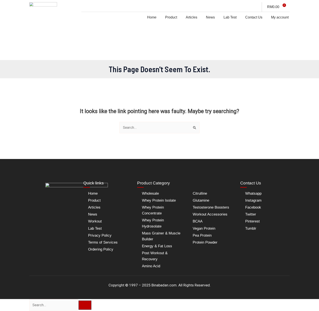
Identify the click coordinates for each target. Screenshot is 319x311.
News (210, 17)
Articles (191, 17)
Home (151, 17)
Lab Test (230, 17)
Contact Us (253, 17)
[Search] (85, 305)
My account (280, 17)
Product (171, 17)
